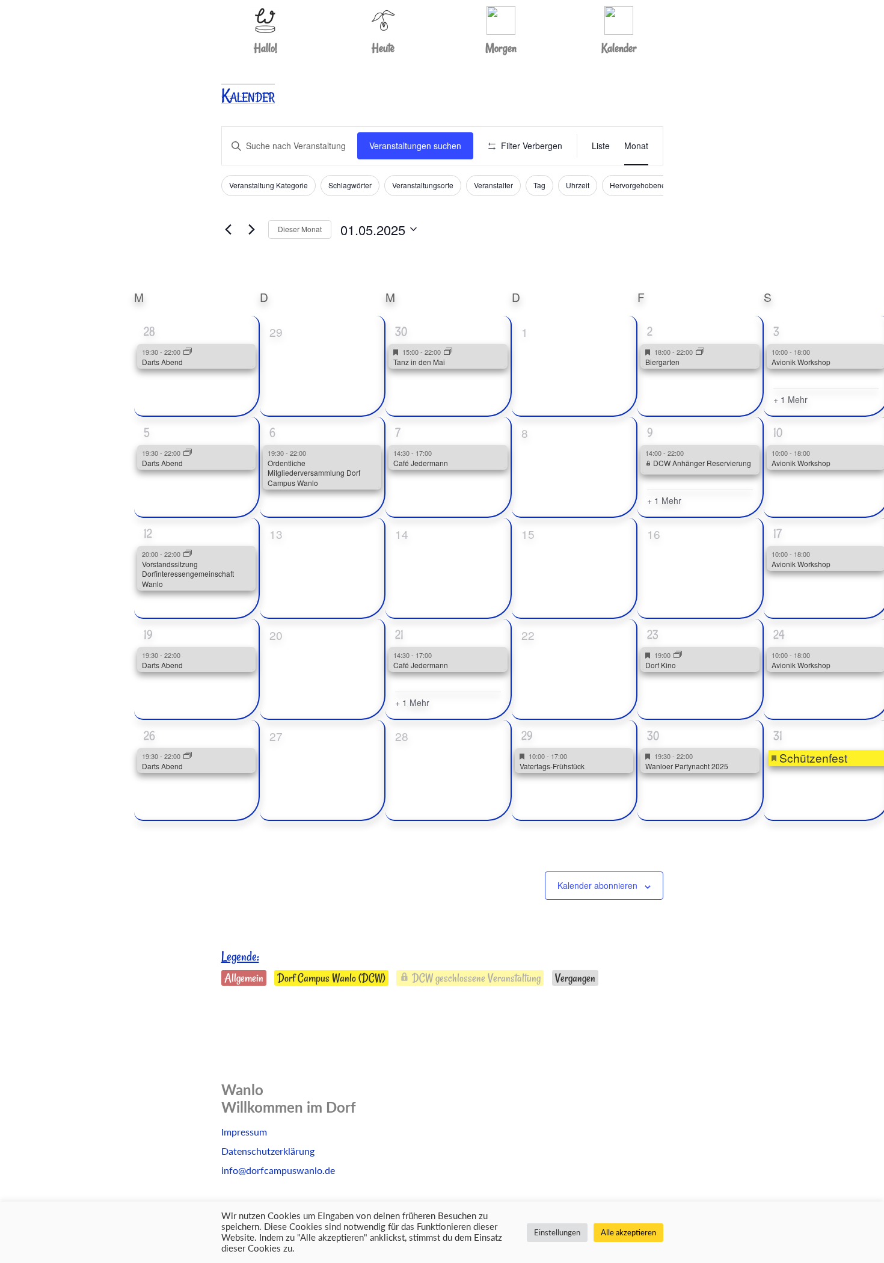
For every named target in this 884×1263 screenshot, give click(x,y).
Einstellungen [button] (557, 1232)
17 (777, 533)
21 (399, 634)
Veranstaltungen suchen (415, 146)
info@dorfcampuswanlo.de (278, 1170)
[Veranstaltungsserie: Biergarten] (700, 352)
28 (149, 331)
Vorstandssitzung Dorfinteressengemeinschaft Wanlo (188, 574)
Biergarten (662, 362)
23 (652, 634)
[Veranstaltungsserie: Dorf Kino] (678, 655)
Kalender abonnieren (597, 885)
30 (401, 331)
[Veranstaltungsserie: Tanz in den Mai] (448, 352)
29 (527, 735)
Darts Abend (162, 362)
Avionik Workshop (801, 362)
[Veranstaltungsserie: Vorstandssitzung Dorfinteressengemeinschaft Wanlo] (187, 554)
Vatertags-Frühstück (552, 766)
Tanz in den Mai (419, 362)
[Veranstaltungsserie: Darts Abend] (187, 352)
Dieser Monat (300, 229)
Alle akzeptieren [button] (628, 1232)
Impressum (244, 1131)
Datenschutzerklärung (268, 1151)
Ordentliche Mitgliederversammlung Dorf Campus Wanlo (314, 473)
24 (779, 634)
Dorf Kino (660, 665)
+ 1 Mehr (790, 399)
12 (148, 533)
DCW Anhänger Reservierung (701, 463)
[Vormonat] (228, 229)
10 (777, 432)
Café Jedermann (420, 463)
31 (777, 735)
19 (148, 634)
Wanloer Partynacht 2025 (686, 766)
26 (149, 735)
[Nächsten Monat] (252, 229)
